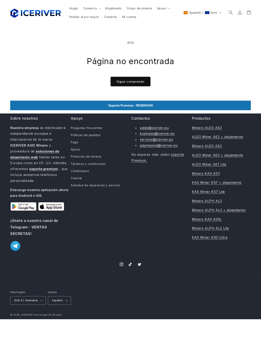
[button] (92, 8)
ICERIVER (27, 314)
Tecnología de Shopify (47, 314)
